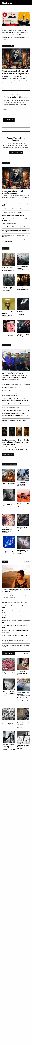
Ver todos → (27, 163)
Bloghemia (7, 2)
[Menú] (29, 2)
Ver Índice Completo (16, 152)
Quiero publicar (8, 454)
